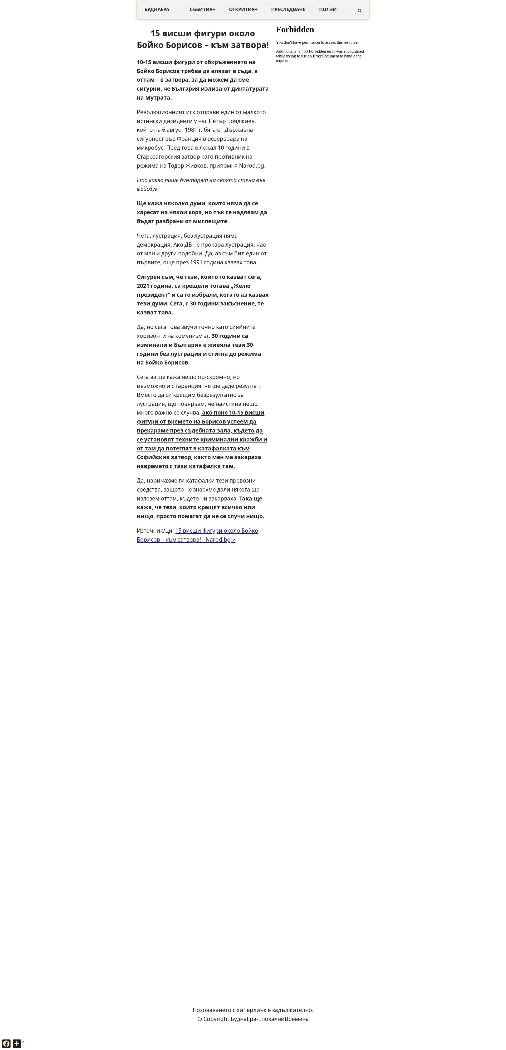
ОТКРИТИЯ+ (243, 9)
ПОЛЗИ (328, 9)
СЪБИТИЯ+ (202, 9)
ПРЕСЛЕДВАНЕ (288, 9)
